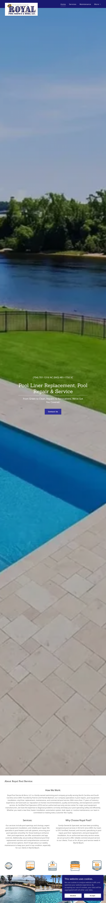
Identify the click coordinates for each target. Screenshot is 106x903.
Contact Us (53, 412)
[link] (21, 3)
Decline (73, 896)
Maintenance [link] (85, 4)
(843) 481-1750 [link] (62, 377)
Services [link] (72, 4)
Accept (92, 896)
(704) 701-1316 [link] (41, 377)
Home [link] (63, 4)
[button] (97, 4)
